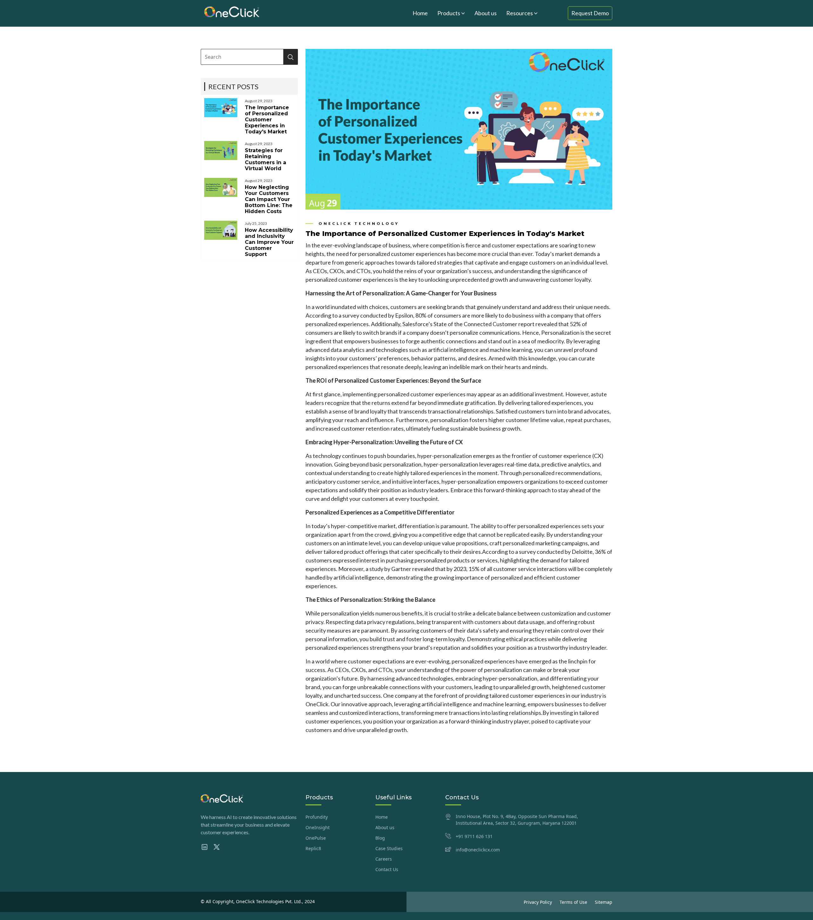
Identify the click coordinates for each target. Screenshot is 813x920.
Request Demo (590, 13)
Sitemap (603, 902)
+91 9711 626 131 (474, 836)
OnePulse (316, 838)
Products (449, 13)
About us (485, 13)
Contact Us (386, 869)
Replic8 (313, 848)
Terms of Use (573, 902)
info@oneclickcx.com (478, 850)
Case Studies (389, 848)
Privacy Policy (538, 902)
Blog (380, 838)
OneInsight (318, 827)
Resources (520, 13)
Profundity (317, 817)
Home (420, 13)
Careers (383, 859)
